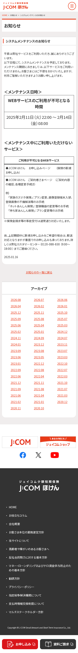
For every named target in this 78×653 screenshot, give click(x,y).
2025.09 (16, 319)
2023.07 (62, 351)
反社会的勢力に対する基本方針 (28, 557)
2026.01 (62, 306)
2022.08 (39, 370)
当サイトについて (19, 541)
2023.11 (62, 344)
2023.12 (39, 344)
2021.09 (16, 389)
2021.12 (16, 383)
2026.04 (16, 306)
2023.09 (16, 351)
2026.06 (62, 300)
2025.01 (39, 332)
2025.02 (16, 332)
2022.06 (16, 376)
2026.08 (16, 300)
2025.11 (39, 313)
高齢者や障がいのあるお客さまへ (29, 549)
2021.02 (16, 402)
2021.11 (39, 383)
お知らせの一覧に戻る (39, 272)
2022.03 (62, 376)
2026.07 (39, 300)
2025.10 (62, 313)
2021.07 (62, 389)
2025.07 (62, 319)
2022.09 (16, 370)
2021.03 (62, 395)
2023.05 (39, 357)
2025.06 (16, 325)
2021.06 (16, 395)
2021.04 (39, 395)
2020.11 (16, 408)
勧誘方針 (14, 578)
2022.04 (39, 376)
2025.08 (39, 319)
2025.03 (62, 325)
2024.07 (62, 338)
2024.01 (16, 344)
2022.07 (62, 370)
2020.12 (62, 402)
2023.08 (39, 351)
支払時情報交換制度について (26, 604)
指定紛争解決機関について (25, 595)
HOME (13, 507)
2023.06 (16, 357)
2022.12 (39, 364)
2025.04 (39, 325)
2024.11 (16, 338)
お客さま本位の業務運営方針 (26, 532)
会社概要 (14, 524)
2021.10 (62, 383)
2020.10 (39, 408)
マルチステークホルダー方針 (26, 612)
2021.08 (39, 389)
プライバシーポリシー (21, 587)
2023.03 (62, 357)
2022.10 (62, 364)
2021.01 (39, 402)
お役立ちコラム (18, 515)
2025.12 (16, 313)
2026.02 (39, 306)
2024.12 (62, 332)
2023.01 (16, 364)
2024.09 (39, 338)
